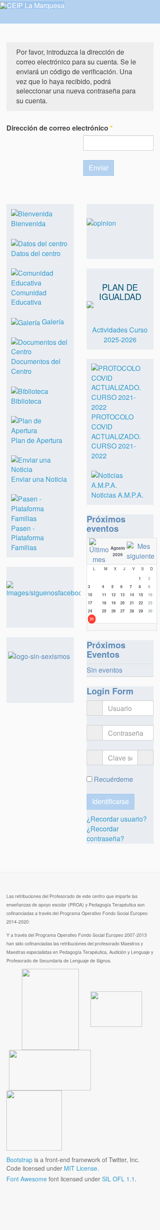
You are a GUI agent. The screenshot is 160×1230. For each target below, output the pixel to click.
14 (132, 595)
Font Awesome (26, 1179)
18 (104, 603)
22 (141, 603)
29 (141, 611)
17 (90, 603)
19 (113, 603)
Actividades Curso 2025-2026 (120, 334)
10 (90, 595)
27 (122, 611)
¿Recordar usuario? (117, 819)
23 (150, 603)
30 (150, 611)
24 (90, 611)
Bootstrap (19, 1159)
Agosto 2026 (118, 551)
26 (113, 611)
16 (150, 595)
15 (141, 595)
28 (132, 611)
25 (104, 611)
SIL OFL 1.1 (118, 1179)
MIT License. (81, 1168)
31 (92, 619)
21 (132, 603)
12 (113, 595)
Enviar (98, 167)
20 (122, 603)
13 (122, 595)
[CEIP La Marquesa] (32, 5)
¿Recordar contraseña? (105, 833)
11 (104, 595)
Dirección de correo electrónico (59, 128)
